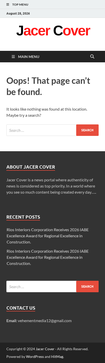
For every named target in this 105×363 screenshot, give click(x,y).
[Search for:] (52, 130)
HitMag (57, 356)
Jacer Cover (45, 349)
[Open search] (92, 57)
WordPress (35, 356)
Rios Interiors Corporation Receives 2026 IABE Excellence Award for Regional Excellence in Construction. (48, 235)
